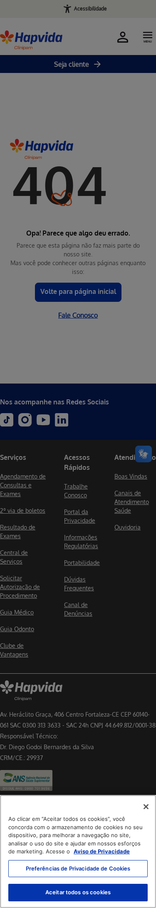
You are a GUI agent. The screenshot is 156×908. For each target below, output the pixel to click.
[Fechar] (146, 807)
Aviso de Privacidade (102, 851)
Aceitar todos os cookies (78, 892)
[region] (78, 851)
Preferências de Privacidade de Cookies (78, 868)
